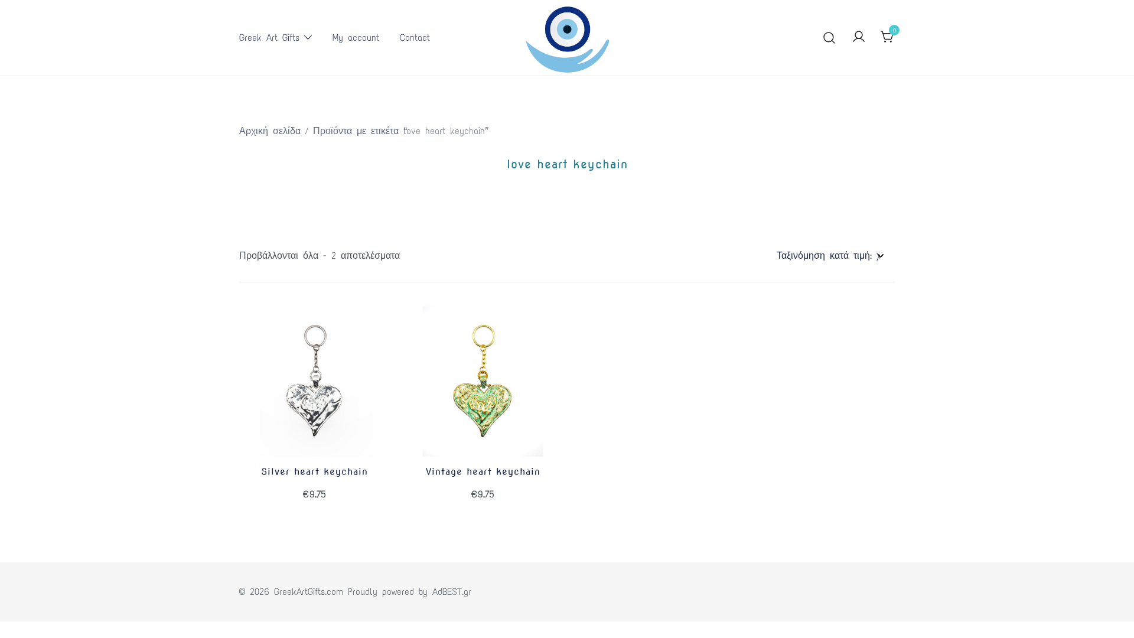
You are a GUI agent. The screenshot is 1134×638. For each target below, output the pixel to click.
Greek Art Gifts (269, 37)
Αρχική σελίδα (270, 130)
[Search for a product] (829, 38)
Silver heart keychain (314, 471)
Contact (415, 37)
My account (356, 37)
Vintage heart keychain (483, 471)
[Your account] (859, 37)
